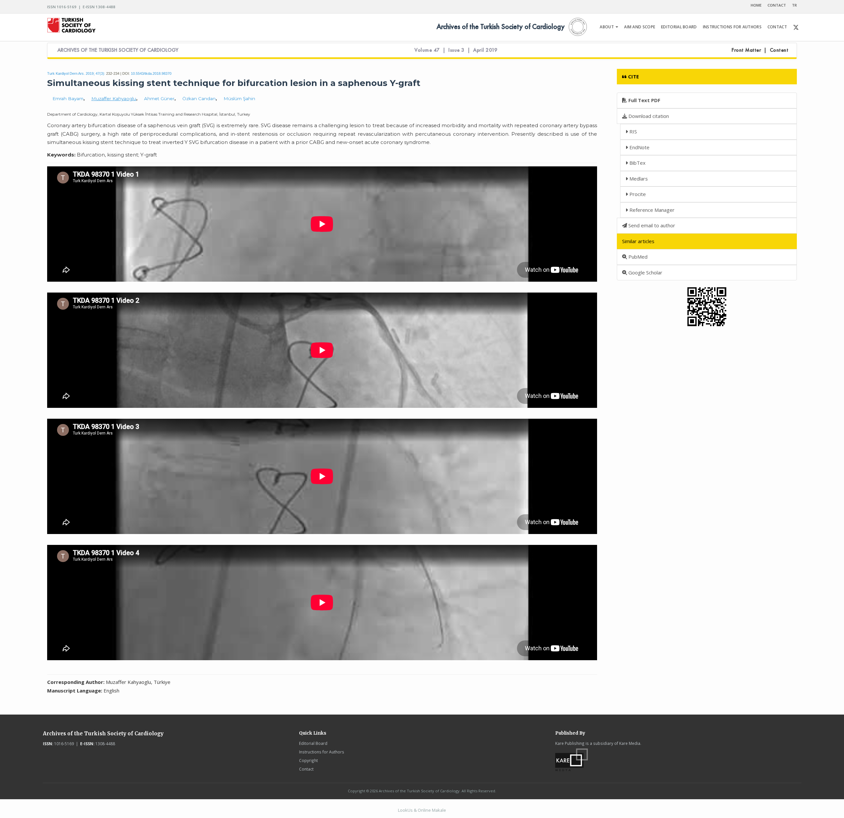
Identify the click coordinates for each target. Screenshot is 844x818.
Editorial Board (313, 743)
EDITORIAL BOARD (679, 27)
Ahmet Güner (159, 98)
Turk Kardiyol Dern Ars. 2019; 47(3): (76, 73)
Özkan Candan (199, 98)
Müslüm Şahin (239, 98)
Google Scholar (644, 272)
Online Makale (432, 810)
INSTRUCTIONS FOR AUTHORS (732, 27)
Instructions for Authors (321, 751)
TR (794, 5)
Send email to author (651, 225)
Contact (306, 769)
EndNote (638, 147)
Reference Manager (651, 210)
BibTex (637, 162)
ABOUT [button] (607, 27)
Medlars (638, 178)
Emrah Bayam (67, 98)
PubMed (637, 256)
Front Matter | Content (760, 50)
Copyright (308, 760)
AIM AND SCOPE (639, 27)
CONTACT (777, 5)
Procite (637, 194)
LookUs (405, 810)
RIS (632, 131)
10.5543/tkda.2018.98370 (151, 73)
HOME (756, 5)
